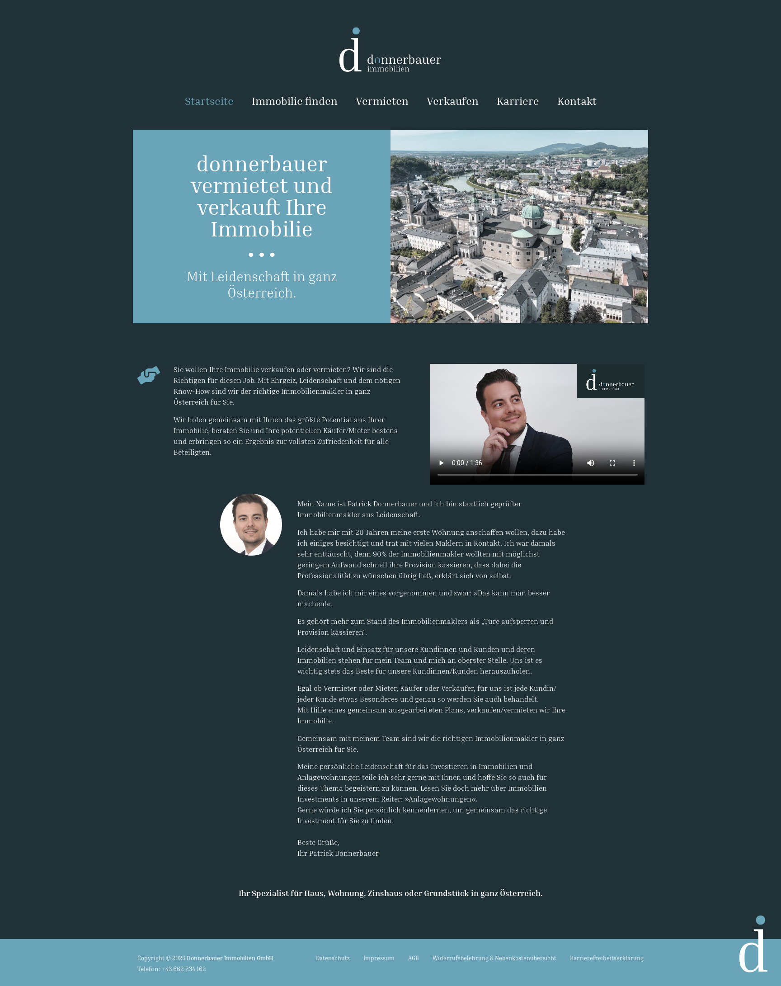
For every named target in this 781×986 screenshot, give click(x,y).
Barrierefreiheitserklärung (607, 958)
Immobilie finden (295, 100)
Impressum (379, 958)
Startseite (209, 100)
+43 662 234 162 (184, 968)
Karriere (518, 100)
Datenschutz (333, 958)
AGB (413, 958)
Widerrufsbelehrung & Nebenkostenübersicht (494, 958)
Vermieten (382, 100)
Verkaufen (453, 100)
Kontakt (577, 100)
